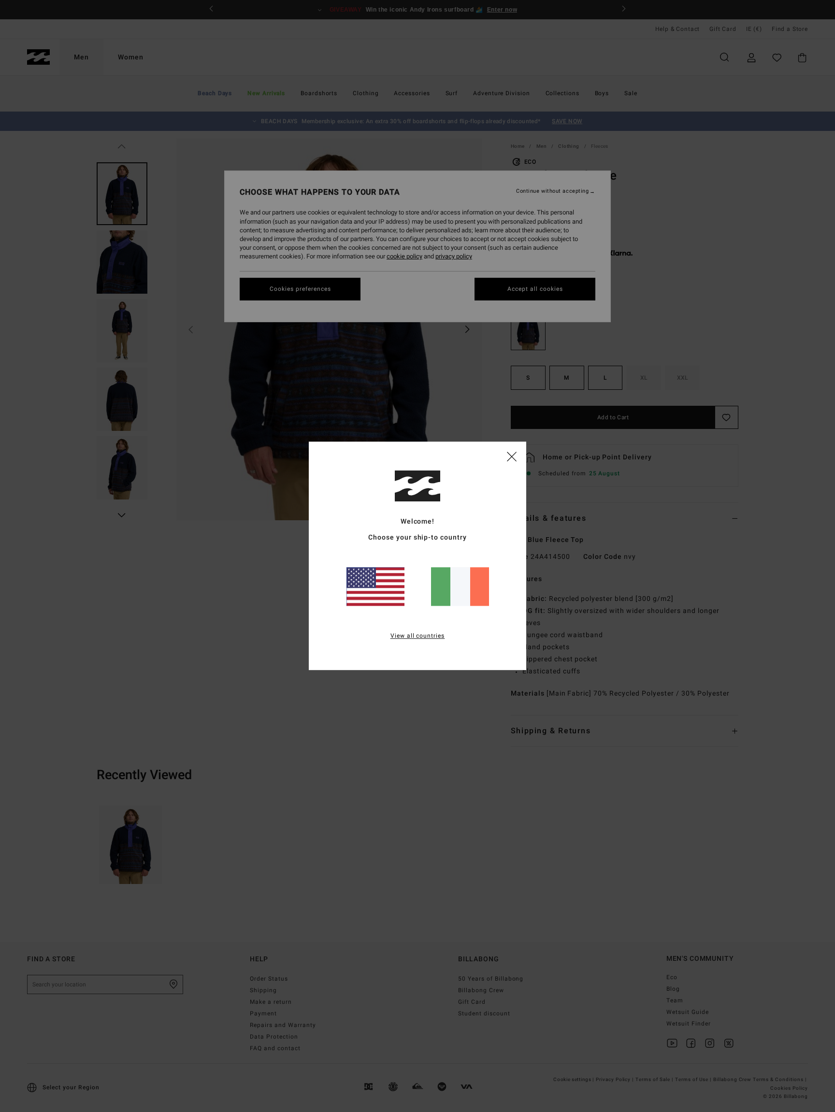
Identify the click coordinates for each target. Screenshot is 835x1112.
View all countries (417, 636)
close (512, 456)
